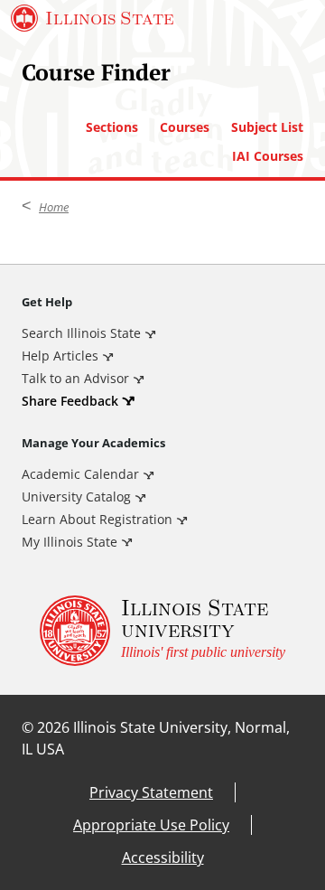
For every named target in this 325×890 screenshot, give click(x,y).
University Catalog (76, 496)
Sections (112, 127)
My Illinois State (69, 541)
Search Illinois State (81, 333)
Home (54, 207)
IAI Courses (267, 156)
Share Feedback (70, 400)
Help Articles (60, 355)
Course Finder (96, 72)
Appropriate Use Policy (151, 825)
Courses (184, 127)
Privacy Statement (151, 792)
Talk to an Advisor (75, 378)
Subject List (267, 127)
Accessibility (163, 857)
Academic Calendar (80, 473)
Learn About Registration (97, 519)
